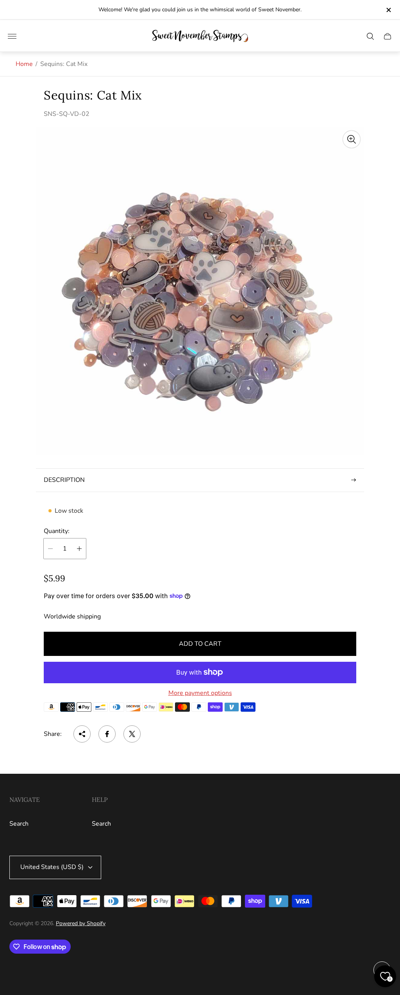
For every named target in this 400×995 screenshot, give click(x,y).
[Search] (370, 36)
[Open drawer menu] (12, 36)
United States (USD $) (52, 867)
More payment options (200, 692)
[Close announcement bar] (388, 10)
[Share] (82, 734)
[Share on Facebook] (107, 734)
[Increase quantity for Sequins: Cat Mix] (79, 548)
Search (19, 823)
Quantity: (57, 531)
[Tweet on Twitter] (132, 734)
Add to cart (200, 644)
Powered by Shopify (80, 923)
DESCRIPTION (64, 480)
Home (24, 64)
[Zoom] (351, 139)
